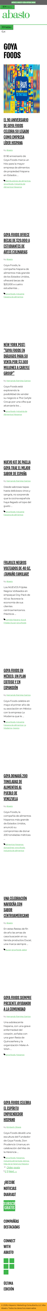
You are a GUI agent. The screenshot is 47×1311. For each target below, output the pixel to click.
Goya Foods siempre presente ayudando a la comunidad (17, 1003)
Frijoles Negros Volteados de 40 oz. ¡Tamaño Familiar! (17, 568)
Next (13, 1171)
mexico (16, 728)
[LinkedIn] (11, 1260)
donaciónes (9, 847)
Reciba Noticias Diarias (29, 2)
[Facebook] (6, 1272)
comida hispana (13, 620)
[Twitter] (6, 1260)
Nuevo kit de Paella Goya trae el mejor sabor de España (17, 468)
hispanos (20, 1055)
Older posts (13, 1167)
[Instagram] (6, 1266)
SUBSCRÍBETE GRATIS (9, 1205)
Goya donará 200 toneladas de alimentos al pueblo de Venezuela (16, 787)
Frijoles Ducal (10, 623)
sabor (24, 950)
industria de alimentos (14, 850)
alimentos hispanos (14, 844)
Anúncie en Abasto (16, 2)
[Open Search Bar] (3, 32)
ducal (23, 620)
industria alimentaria (13, 1161)
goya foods (8, 184)
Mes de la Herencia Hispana (16, 1164)
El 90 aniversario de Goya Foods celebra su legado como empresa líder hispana (16, 131)
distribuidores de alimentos (18, 181)
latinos (26, 1161)
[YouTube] (11, 1266)
